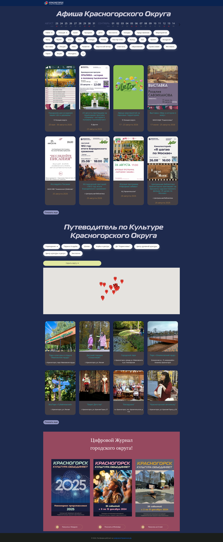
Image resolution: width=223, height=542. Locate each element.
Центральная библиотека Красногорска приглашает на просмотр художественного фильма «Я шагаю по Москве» (162, 188)
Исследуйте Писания (60, 184)
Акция (59, 53)
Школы (87, 246)
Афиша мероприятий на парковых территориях (129, 114)
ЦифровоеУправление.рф (122, 538)
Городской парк (128, 355)
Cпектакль (121, 46)
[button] (116, 289)
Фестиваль (170, 46)
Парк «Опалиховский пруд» (162, 355)
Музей (59, 39)
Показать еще (51, 212)
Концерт (127, 33)
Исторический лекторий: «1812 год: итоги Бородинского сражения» (94, 186)
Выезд (132, 39)
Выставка (49, 46)
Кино (80, 39)
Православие (154, 46)
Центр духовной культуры (146, 246)
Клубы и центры (102, 246)
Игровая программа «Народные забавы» (128, 185)
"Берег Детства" (94, 404)
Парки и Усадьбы (71, 246)
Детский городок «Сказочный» (95, 356)
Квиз (74, 46)
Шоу (69, 39)
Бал (142, 39)
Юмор (103, 39)
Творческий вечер (103, 46)
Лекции (62, 46)
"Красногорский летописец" (163, 404)
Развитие (86, 46)
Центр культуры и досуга (55, 253)
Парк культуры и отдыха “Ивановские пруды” (60, 356)
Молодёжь (72, 53)
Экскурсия (166, 39)
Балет (75, 33)
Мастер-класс (117, 39)
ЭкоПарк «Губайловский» (60, 404)
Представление (143, 33)
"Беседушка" (128, 404)
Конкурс (91, 39)
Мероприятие (161, 33)
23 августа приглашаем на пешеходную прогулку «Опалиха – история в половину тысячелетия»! (94, 116)
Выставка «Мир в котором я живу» (163, 114)
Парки (48, 53)
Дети (100, 33)
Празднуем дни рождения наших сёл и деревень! (61, 114)
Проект (153, 39)
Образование (137, 46)
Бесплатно (113, 33)
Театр (48, 39)
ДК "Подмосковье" (123, 246)
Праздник (88, 33)
